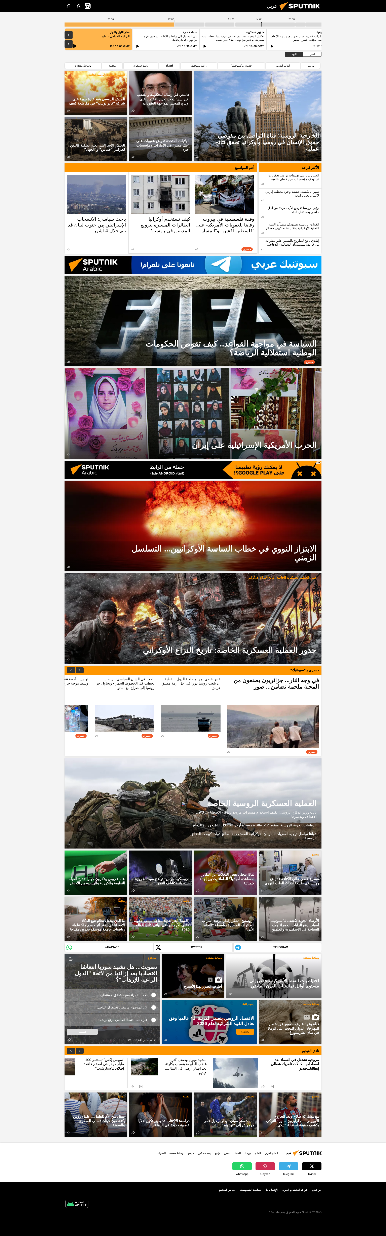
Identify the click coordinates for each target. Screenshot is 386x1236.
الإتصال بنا (272, 1189)
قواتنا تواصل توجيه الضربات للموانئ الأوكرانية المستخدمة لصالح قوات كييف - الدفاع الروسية (254, 836)
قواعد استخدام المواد (294, 1189)
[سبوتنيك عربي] (301, 11)
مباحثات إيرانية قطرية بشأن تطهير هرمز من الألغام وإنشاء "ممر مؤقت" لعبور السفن (301, 38)
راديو (217, 1153)
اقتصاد (237, 1153)
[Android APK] (76, 1204)
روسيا (248, 1153)
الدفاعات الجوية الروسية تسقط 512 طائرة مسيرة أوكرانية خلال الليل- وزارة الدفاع (255, 825)
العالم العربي (271, 1153)
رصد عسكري (204, 1153)
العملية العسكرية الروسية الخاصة (106, 74)
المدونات (161, 1153)
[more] (197, 157)
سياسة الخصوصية (250, 1189)
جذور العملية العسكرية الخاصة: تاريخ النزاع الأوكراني (282, 577)
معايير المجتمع (227, 1189)
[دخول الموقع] (79, 6)
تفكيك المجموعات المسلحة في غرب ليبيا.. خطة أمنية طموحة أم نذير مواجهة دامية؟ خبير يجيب (233, 38)
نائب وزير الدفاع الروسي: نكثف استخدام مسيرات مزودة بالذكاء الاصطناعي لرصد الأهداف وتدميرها (256, 814)
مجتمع (315, 854)
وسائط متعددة (311, 957)
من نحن (316, 1189)
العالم (258, 1153)
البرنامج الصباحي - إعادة (116, 36)
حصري (227, 1153)
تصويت (82, 1031)
